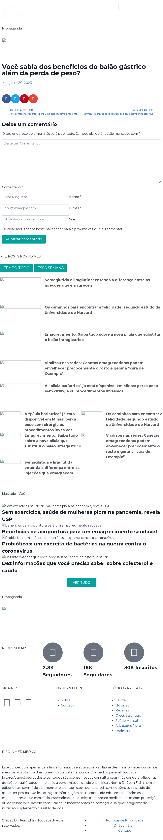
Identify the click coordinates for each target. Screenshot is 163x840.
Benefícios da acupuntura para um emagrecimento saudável (79, 531)
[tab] (16, 268)
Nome (75, 197)
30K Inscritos (140, 667)
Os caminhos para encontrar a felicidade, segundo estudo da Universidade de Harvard (134, 419)
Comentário (12, 187)
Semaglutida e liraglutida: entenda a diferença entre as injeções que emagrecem (52, 467)
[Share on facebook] (6, 98)
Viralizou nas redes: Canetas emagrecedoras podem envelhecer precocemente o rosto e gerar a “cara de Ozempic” (94, 368)
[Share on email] (33, 98)
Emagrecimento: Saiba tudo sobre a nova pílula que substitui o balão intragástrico (52, 440)
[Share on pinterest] (24, 98)
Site (72, 219)
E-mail (75, 208)
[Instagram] (18, 703)
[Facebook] (7, 703)
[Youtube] (28, 703)
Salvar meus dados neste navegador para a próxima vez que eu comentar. (64, 229)
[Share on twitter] (15, 98)
